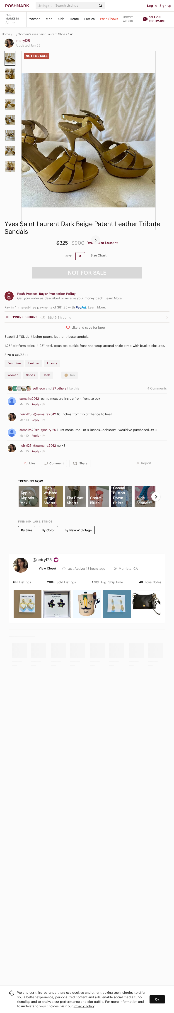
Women (35, 19)
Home (74, 19)
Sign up (165, 6)
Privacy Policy (84, 1006)
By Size (26, 530)
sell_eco (39, 388)
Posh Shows (109, 19)
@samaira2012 (44, 414)
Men (49, 19)
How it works (128, 19)
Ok (157, 999)
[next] (95, 239)
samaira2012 (29, 399)
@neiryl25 (48, 430)
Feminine (14, 363)
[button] (45, 5)
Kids (61, 19)
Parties (89, 19)
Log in (152, 6)
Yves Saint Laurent (102, 243)
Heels (46, 375)
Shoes (30, 375)
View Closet (47, 568)
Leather (33, 363)
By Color (48, 530)
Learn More (96, 307)
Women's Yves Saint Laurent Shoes (42, 34)
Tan (72, 375)
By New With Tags (78, 530)
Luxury (52, 363)
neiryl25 (23, 40)
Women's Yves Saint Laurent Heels (73, 34)
